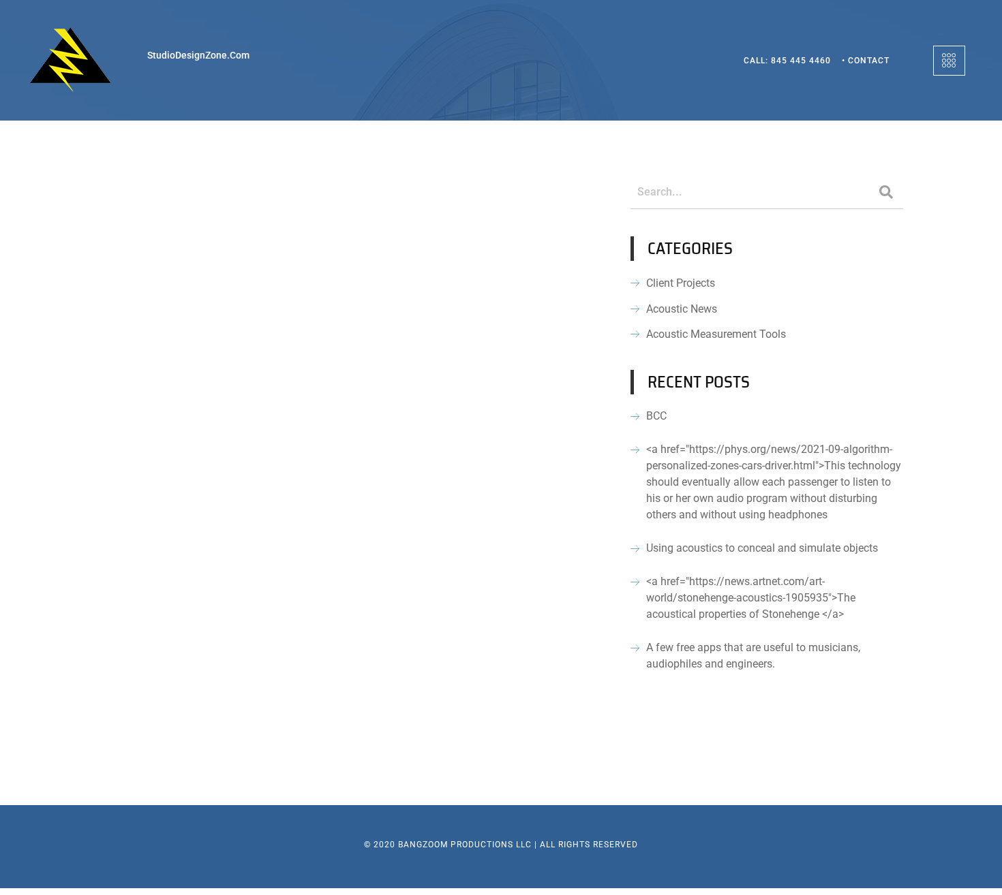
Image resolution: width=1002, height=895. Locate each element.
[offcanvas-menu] (949, 61)
